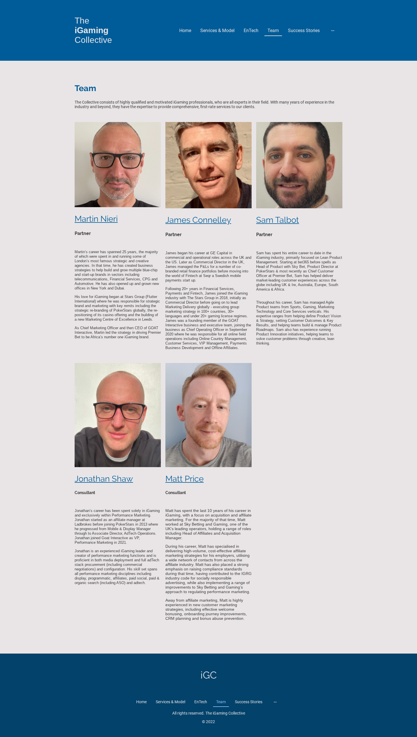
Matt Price (184, 479)
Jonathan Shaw (104, 479)
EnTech (251, 30)
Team (273, 30)
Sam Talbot (277, 220)
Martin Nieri (96, 219)
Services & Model (217, 30)
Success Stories (304, 30)
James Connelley (198, 220)
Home (185, 30)
